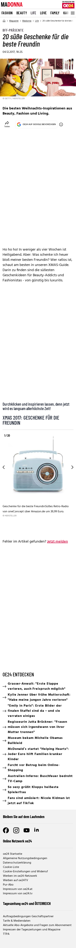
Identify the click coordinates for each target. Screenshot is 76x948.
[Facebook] (6, 830)
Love (43, 13)
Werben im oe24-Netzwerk (20, 876)
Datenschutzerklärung (17, 862)
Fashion (7, 13)
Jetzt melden (57, 541)
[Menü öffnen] (72, 13)
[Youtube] (27, 830)
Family (54, 13)
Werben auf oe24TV (15, 880)
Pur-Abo (8, 884)
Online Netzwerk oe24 (17, 841)
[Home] (4, 20)
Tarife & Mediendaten (16, 920)
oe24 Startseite (12, 854)
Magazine (14, 20)
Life (33, 13)
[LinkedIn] (37, 830)
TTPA (6, 934)
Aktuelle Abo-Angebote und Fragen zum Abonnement (37, 925)
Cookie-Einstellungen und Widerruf (25, 871)
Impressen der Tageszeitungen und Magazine (31, 929)
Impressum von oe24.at (17, 889)
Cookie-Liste (11, 867)
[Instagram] (16, 830)
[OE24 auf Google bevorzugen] (61, 124)
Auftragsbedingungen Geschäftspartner (28, 916)
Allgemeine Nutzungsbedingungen (25, 858)
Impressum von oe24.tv (17, 893)
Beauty (21, 13)
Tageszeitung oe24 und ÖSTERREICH (27, 903)
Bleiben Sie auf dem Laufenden (23, 816)
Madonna (26, 20)
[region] (38, 482)
